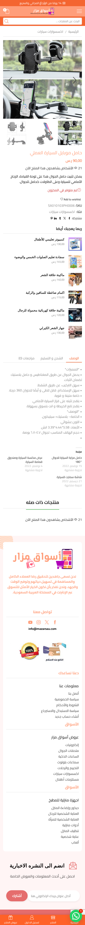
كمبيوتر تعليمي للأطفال (49, 239)
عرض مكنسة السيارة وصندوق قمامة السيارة (24, 459)
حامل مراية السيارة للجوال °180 (67, 459)
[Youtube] (30, 622)
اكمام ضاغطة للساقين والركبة (45, 293)
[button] (40, 3)
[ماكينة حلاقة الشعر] (75, 279)
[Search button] (6, 21)
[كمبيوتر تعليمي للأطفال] (75, 244)
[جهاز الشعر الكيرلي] (75, 332)
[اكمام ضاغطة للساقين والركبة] (75, 297)
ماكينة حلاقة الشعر (52, 275)
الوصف (74, 358)
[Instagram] (39, 622)
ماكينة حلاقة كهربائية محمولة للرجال (41, 310)
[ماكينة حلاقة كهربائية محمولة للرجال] (75, 315)
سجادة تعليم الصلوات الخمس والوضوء (39, 257)
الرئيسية (73, 31)
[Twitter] (47, 622)
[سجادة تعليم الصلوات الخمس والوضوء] (75, 261)
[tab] (74, 358)
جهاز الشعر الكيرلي (51, 328)
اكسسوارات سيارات (50, 31)
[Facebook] (55, 622)
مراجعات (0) (26, 358)
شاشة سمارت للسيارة (69, 477)
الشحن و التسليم (52, 358)
